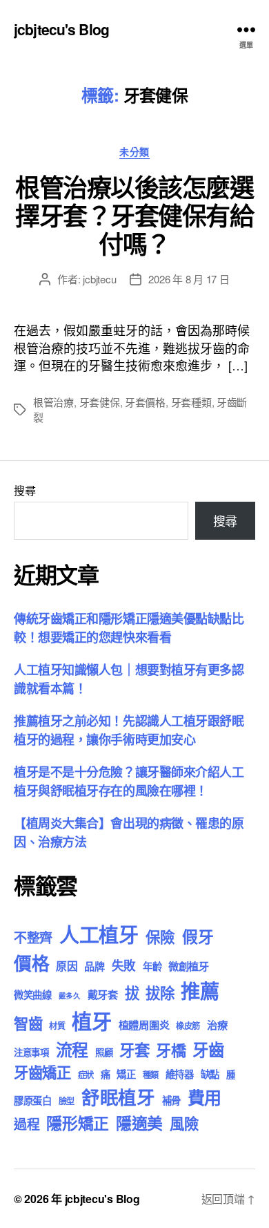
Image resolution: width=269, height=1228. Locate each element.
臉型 (66, 1101)
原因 (66, 966)
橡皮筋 (188, 1025)
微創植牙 (188, 966)
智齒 (28, 1023)
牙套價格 (145, 402)
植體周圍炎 (144, 1024)
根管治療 (53, 402)
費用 (204, 1097)
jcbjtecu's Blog (61, 29)
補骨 (171, 1100)
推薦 (200, 990)
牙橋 (171, 1050)
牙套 (134, 1050)
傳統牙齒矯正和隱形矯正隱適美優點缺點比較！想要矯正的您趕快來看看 (128, 628)
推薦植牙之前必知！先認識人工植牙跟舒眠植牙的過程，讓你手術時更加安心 (128, 730)
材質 (57, 1025)
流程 (72, 1049)
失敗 (124, 965)
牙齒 (207, 1049)
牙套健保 (99, 402)
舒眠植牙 (118, 1097)
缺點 (210, 1074)
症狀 (86, 1074)
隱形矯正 (77, 1122)
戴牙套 (103, 994)
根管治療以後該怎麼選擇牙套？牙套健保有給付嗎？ (134, 215)
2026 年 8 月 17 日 (188, 279)
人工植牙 (99, 934)
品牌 (94, 966)
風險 (184, 1123)
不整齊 (33, 937)
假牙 (197, 936)
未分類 (134, 152)
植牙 (91, 1020)
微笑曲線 (33, 994)
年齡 (152, 966)
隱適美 (139, 1122)
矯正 (126, 1074)
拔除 (160, 992)
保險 (160, 936)
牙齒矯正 (42, 1072)
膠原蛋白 (33, 1100)
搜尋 (24, 490)
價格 (31, 963)
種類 (151, 1074)
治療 (217, 1024)
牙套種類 (191, 402)
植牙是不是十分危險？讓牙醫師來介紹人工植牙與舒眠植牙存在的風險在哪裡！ (128, 781)
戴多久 (70, 995)
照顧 (103, 1052)
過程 (26, 1124)
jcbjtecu (99, 279)
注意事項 (31, 1052)
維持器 (180, 1074)
